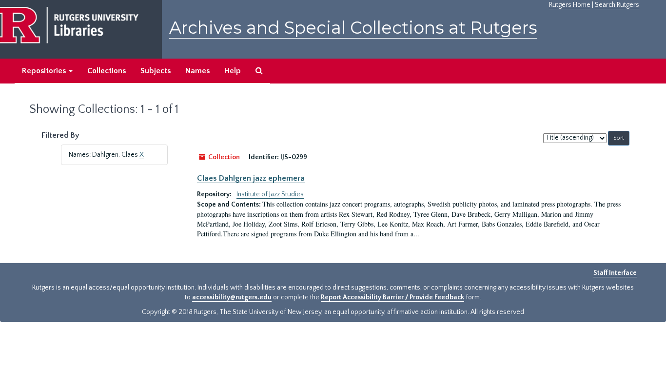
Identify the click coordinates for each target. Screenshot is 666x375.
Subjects (155, 70)
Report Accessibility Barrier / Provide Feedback (392, 297)
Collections (106, 70)
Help (232, 70)
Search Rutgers (617, 5)
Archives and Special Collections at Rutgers (353, 27)
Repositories (45, 70)
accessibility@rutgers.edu (232, 297)
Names (197, 70)
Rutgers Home (569, 5)
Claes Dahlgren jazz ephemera (251, 178)
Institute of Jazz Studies (270, 194)
